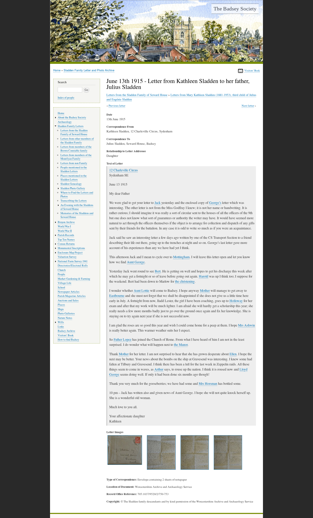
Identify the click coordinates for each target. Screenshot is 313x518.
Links (61, 326)
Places (61, 304)
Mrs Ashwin (246, 325)
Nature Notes (65, 318)
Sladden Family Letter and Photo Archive (89, 70)
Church (62, 270)
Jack (158, 202)
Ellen (233, 354)
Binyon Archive (66, 222)
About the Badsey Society (72, 117)
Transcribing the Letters (73, 200)
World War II (65, 231)
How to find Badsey (68, 339)
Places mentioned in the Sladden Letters (73, 177)
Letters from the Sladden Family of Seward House (136, 95)
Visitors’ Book (65, 335)
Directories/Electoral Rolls (73, 265)
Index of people (66, 97)
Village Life (64, 283)
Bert (158, 271)
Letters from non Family (73, 163)
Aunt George (136, 262)
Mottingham (181, 257)
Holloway (236, 300)
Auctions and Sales (68, 300)
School (61, 287)
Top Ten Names (66, 239)
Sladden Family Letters (70, 126)
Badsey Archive (66, 331)
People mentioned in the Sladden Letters (73, 169)
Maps (61, 309)
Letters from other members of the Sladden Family (77, 140)
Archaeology (65, 122)
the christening (185, 281)
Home (56, 70)
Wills (61, 322)
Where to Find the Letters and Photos (76, 194)
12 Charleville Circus (123, 170)
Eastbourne (116, 295)
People (61, 274)
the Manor (181, 344)
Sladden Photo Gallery (72, 188)
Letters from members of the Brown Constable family (76, 148)
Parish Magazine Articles (72, 296)
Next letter (248, 105)
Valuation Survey (67, 257)
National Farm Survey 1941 (73, 261)
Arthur (158, 369)
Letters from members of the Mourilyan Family (76, 157)
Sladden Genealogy (71, 184)
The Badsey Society (235, 9)
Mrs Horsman (208, 383)
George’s (215, 202)
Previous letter (117, 105)
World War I (64, 226)
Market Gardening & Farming (74, 278)
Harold (203, 276)
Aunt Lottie (141, 290)
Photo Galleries (66, 313)
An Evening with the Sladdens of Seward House (76, 207)
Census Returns (66, 244)
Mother (205, 290)
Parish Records (66, 235)
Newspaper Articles (68, 291)
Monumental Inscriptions (71, 248)
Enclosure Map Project (70, 252)
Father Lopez (122, 339)
